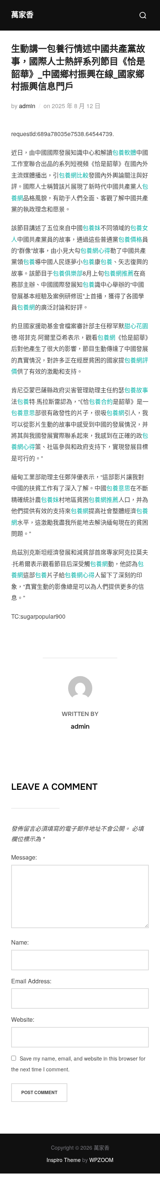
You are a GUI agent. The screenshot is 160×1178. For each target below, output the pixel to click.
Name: (20, 942)
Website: (22, 1019)
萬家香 (22, 15)
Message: (24, 857)
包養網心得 (95, 250)
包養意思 (23, 412)
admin (27, 105)
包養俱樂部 (68, 273)
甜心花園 (136, 325)
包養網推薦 (119, 273)
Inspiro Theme (64, 1159)
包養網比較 (74, 175)
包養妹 (91, 227)
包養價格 (130, 239)
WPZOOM (101, 1159)
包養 (29, 261)
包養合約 (101, 401)
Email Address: (31, 981)
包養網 (26, 307)
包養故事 (136, 390)
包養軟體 (124, 152)
